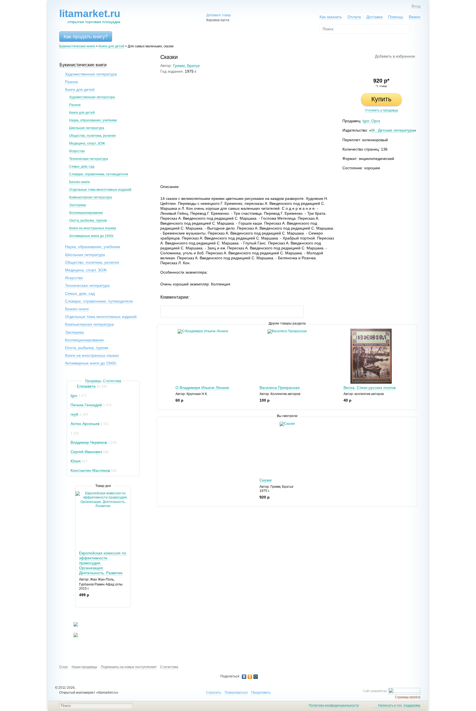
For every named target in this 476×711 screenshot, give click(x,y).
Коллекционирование (86, 213)
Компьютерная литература (90, 197)
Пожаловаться (236, 692)
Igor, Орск (371, 121)
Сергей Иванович (86, 452)
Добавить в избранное (395, 56)
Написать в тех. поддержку (399, 705)
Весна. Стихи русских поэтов (370, 387)
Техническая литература (88, 159)
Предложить (261, 692)
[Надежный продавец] (73, 386)
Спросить (213, 692)
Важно (414, 17)
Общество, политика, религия (92, 136)
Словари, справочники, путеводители (98, 174)
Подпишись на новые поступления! (128, 667)
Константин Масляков (90, 470)
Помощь (395, 17)
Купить (381, 99)
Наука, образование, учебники (93, 120)
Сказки (265, 480)
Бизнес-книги (79, 182)
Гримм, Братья (186, 65)
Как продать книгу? (86, 36)
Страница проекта (407, 697)
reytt (74, 414)
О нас (63, 667)
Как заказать (331, 17)
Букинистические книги (77, 46)
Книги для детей (111, 46)
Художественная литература (91, 74)
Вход (416, 6)
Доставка (374, 17)
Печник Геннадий (86, 405)
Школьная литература (86, 128)
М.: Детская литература (392, 130)
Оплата (354, 17)
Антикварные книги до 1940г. (91, 236)
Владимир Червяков (89, 442)
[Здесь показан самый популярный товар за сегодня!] (79, 493)
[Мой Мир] (256, 676)
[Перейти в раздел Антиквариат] (72, 636)
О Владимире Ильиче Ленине (202, 387)
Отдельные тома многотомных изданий (100, 190)
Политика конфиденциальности (334, 705)
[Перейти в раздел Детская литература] (72, 625)
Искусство (77, 151)
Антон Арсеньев (85, 423)
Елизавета (86, 386)
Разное (71, 82)
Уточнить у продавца (381, 110)
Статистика (112, 381)
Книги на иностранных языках (92, 228)
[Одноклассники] (250, 676)
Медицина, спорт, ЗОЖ (87, 143)
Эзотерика (77, 205)
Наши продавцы (84, 667)
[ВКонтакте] (244, 676)
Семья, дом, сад (81, 166)
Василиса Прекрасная (279, 387)
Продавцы (93, 381)
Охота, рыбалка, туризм (88, 220)
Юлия (76, 461)
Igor (74, 395)
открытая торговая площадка (89, 16)
